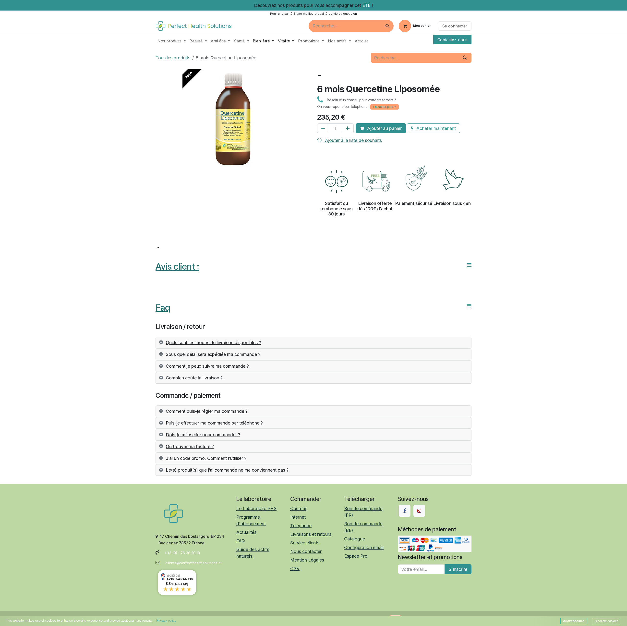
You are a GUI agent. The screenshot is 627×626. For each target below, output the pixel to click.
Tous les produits (173, 57)
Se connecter (454, 26)
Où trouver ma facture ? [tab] (190, 446)
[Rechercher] (387, 26)
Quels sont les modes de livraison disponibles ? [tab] (213, 342)
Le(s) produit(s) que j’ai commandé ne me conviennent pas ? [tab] (227, 470)
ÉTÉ (367, 5)
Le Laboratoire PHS (256, 508)
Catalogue (354, 538)
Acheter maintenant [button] (435, 128)
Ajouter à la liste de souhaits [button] (353, 140)
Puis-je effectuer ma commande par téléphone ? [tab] (214, 423)
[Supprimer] (323, 128)
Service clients (305, 542)
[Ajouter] (348, 128)
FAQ (240, 540)
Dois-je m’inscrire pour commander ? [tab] (203, 434)
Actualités (246, 532)
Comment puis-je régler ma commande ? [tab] (207, 411)
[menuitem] (172, 41)
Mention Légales (307, 560)
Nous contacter (306, 551)
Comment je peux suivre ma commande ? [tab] (208, 366)
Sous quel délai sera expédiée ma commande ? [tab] (213, 354)
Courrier (298, 508)
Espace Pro (355, 556)
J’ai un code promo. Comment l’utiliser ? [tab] (206, 458)
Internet (298, 517)
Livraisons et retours (310, 534)
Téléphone (301, 525)
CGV (295, 568)
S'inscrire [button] (458, 569)
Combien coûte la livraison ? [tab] (195, 377)
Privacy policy (166, 620)
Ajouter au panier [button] (384, 128)
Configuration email (364, 547)
